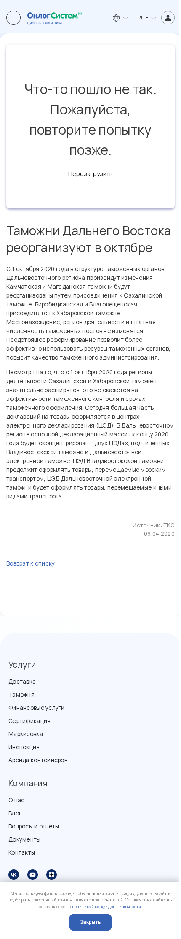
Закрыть (90, 922)
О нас (16, 800)
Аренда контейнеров (37, 760)
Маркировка (25, 734)
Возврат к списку (30, 563)
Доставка (22, 681)
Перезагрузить (90, 174)
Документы (24, 839)
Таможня (21, 694)
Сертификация (29, 721)
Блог (14, 813)
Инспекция (24, 747)
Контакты (21, 852)
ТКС (169, 525)
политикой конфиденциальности (106, 906)
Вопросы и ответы (33, 826)
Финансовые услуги (36, 708)
